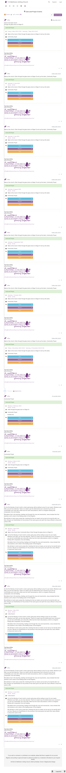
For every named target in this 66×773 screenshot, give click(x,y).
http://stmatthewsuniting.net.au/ (27, 65)
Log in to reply (58, 14)
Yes (20, 40)
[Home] (6, 6)
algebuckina (17, 391)
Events (8, 14)
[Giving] (14, 6)
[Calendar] (25, 6)
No (20, 45)
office (8, 20)
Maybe (20, 42)
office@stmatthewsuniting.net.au (11, 65)
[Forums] (10, 6)
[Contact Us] (17, 6)
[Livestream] (21, 6)
